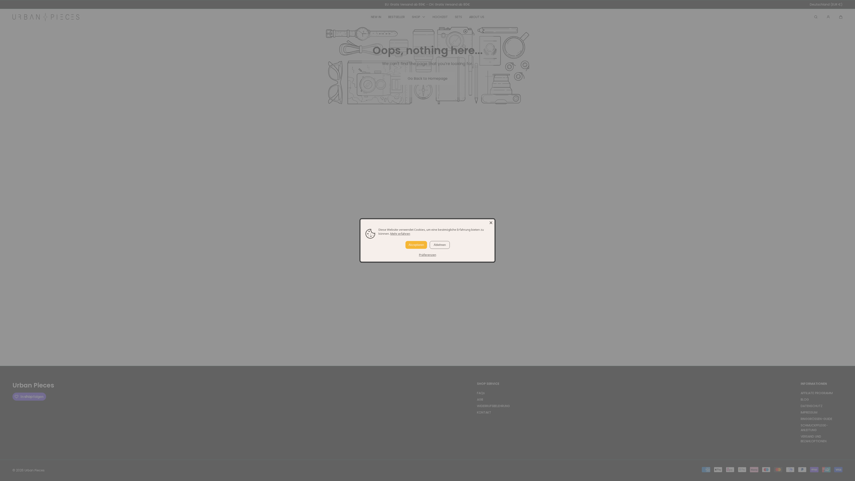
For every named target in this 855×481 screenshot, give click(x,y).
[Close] (491, 222)
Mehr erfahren (400, 234)
